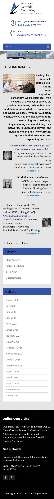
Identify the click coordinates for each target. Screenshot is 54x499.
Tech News (12, 272)
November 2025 (14, 353)
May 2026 (11, 318)
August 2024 (12, 383)
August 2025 (12, 371)
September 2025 (14, 365)
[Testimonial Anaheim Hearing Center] (32, 198)
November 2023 (14, 389)
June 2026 (11, 312)
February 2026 (13, 336)
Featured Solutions (15, 266)
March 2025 (12, 377)
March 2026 (12, 330)
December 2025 (14, 347)
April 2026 (11, 324)
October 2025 (13, 359)
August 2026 (12, 300)
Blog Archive (13, 260)
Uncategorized (13, 278)
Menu (9, 46)
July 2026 (10, 306)
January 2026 (12, 342)
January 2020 (12, 395)
